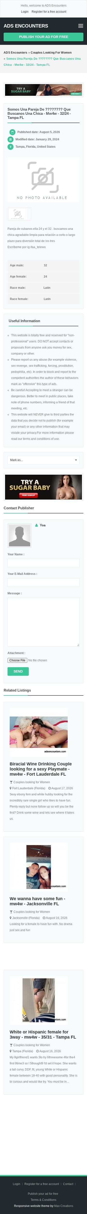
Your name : (15, 554)
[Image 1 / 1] (43, 179)
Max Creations (63, 1206)
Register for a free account (49, 11)
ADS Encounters (26, 26)
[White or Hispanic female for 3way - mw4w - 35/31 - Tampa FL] (43, 1000)
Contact (68, 1184)
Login (25, 11)
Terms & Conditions (43, 1200)
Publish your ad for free (43, 37)
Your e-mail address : (22, 574)
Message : (14, 593)
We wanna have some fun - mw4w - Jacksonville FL (37, 901)
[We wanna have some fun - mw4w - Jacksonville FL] (43, 867)
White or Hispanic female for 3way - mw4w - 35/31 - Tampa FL (43, 1035)
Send (18, 671)
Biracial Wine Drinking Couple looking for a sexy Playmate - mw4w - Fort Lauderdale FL (41, 769)
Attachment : (16, 653)
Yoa (42, 525)
